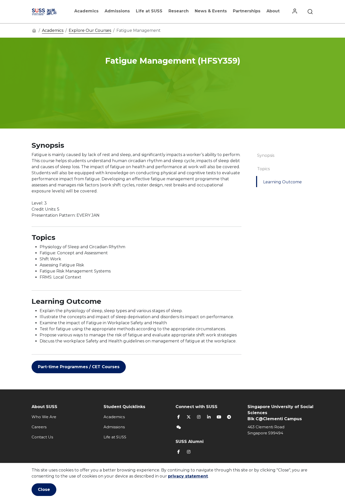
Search (310, 11)
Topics (263, 168)
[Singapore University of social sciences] (49, 11)
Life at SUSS (149, 11)
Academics (86, 11)
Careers (39, 426)
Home (34, 30)
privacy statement (188, 476)
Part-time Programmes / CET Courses (78, 366)
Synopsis (265, 155)
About (273, 11)
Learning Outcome (282, 182)
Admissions (117, 11)
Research (178, 11)
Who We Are (44, 416)
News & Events (211, 11)
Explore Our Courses (90, 30)
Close (44, 489)
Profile (295, 11)
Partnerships (246, 11)
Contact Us (42, 437)
